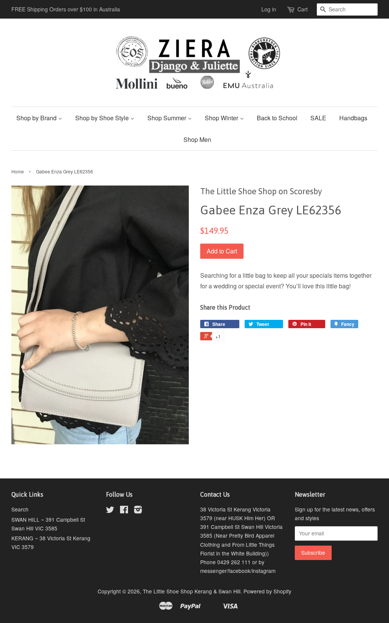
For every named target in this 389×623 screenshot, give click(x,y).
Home (17, 171)
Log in (268, 9)
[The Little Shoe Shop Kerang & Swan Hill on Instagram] (138, 510)
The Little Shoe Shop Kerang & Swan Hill (191, 591)
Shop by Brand (37, 117)
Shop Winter (222, 117)
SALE (318, 117)
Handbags (353, 117)
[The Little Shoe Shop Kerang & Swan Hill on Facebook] (124, 510)
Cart (302, 9)
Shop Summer (167, 117)
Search (19, 509)
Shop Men (197, 139)
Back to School (277, 117)
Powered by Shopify (267, 591)
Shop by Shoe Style (102, 117)
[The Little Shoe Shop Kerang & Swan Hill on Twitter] (110, 510)
